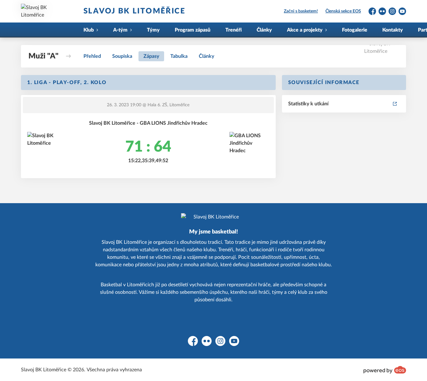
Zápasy (151, 56)
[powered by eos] (385, 369)
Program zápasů (192, 30)
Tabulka (179, 56)
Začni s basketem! (301, 11)
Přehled (92, 56)
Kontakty (392, 30)
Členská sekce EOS (343, 11)
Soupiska (122, 56)
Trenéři (233, 30)
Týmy (153, 30)
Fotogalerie (354, 30)
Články (264, 30)
